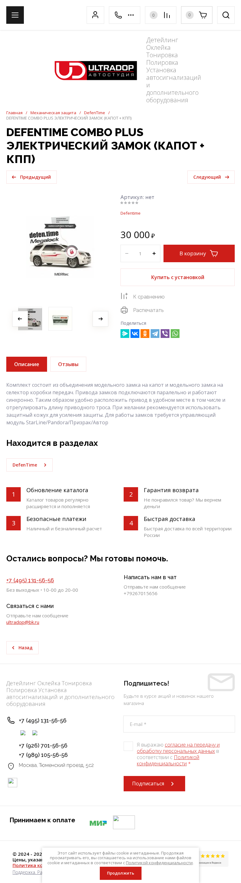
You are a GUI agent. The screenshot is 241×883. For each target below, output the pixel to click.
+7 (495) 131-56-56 (30, 580)
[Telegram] (155, 333)
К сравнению (149, 297)
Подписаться (148, 783)
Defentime (130, 213)
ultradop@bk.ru (22, 622)
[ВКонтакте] (135, 333)
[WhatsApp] (175, 333)
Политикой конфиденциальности (168, 760)
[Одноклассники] (145, 333)
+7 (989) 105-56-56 (43, 755)
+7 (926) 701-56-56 (43, 745)
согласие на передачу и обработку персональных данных (178, 747)
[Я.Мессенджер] (124, 333)
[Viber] (165, 333)
